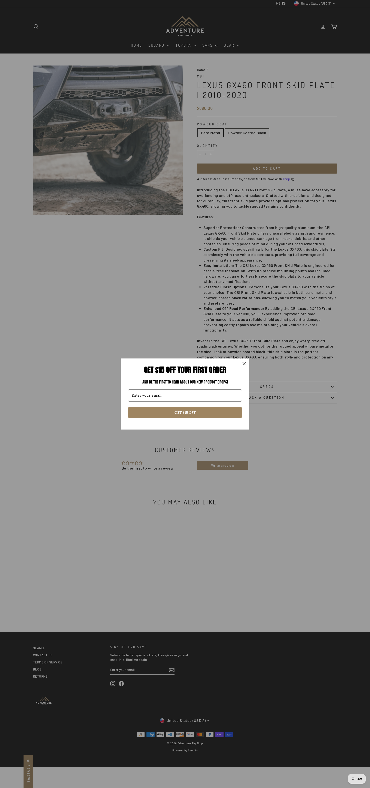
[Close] (244, 363)
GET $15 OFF (185, 412)
